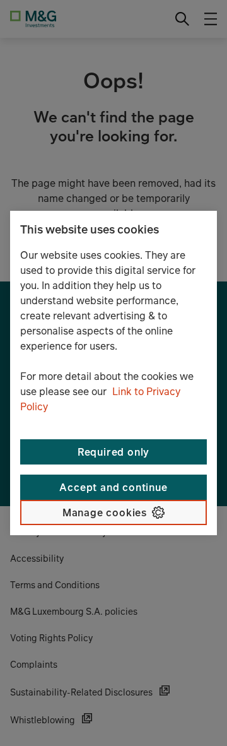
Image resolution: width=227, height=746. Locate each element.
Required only (113, 452)
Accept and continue (113, 487)
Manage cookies (104, 512)
